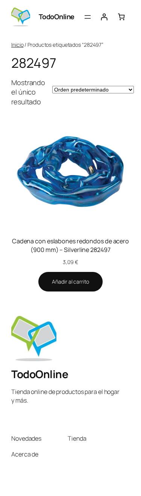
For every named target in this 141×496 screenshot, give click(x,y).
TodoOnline (56, 16)
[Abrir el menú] (87, 16)
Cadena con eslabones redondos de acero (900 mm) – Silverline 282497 (70, 245)
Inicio (17, 44)
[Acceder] (104, 17)
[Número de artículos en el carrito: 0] (121, 17)
